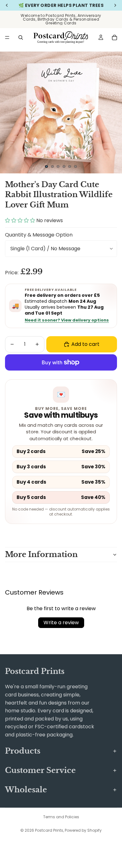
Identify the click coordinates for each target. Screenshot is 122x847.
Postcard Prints (49, 830)
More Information (41, 554)
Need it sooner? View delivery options (67, 320)
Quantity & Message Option (39, 234)
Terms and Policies (61, 817)
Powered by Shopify (83, 830)
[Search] (21, 37)
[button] (20, 220)
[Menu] (7, 37)
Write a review (61, 622)
